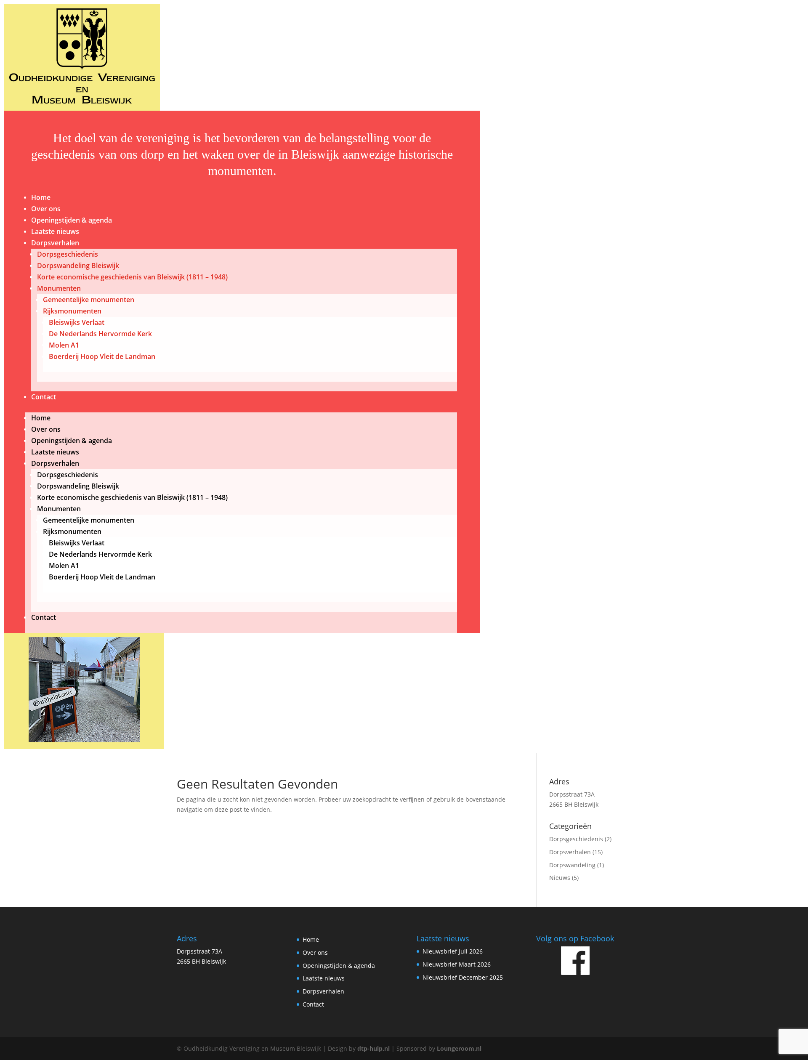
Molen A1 (64, 345)
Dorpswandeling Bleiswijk (78, 265)
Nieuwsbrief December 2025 (463, 977)
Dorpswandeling (572, 865)
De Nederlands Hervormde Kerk (100, 333)
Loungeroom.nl (459, 1048)
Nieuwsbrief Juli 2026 (453, 951)
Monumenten (59, 288)
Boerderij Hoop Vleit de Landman (102, 356)
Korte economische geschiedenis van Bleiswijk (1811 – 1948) (132, 277)
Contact (43, 396)
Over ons (46, 208)
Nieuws (559, 878)
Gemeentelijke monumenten (88, 299)
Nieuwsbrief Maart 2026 (457, 964)
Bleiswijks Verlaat (76, 322)
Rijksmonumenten (72, 311)
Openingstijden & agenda (71, 220)
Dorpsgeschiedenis (67, 254)
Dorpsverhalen (55, 242)
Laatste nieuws (55, 231)
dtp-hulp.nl (373, 1048)
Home (40, 197)
